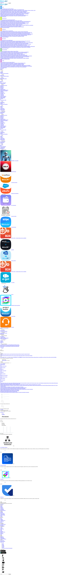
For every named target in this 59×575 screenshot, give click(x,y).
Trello (1, 530)
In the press (1, 508)
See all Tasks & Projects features (4, 27)
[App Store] (3, 551)
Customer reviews (2, 520)
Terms (3, 544)
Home (3, 413)
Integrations (2, 148)
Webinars (1, 512)
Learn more (2, 412)
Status (1, 515)
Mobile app (1, 536)
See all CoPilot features (3, 67)
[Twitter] (3, 558)
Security (3, 546)
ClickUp (1, 528)
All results (1, 409)
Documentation (2, 525)
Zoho (1, 529)
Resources (1, 522)
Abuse (3, 547)
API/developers (2, 538)
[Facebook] (2, 556)
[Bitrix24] (4, 1)
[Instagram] (3, 565)
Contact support (2, 514)
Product (1, 505)
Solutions (1, 519)
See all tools (2, 68)
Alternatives (2, 521)
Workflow (3, 414)
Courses (1, 516)
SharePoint (1, 533)
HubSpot (1, 531)
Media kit (1, 507)
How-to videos (2, 513)
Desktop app (2, 537)
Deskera (1, 532)
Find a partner (2, 540)
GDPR (3, 545)
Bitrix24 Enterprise (3, 510)
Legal (3, 543)
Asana (1, 527)
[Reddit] (3, 572)
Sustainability (2, 509)
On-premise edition (3, 524)
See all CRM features (3, 16)
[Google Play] (3, 553)
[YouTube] (3, 563)
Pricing (1, 69)
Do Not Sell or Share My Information (7, 548)
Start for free (2, 2)
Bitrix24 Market (4, 360)
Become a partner (2, 541)
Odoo (1, 534)
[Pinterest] (3, 570)
